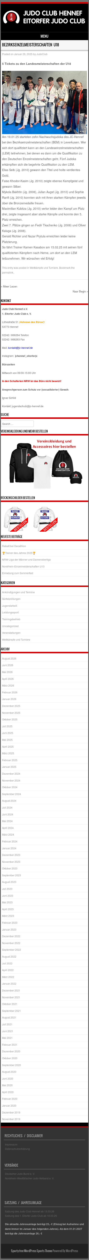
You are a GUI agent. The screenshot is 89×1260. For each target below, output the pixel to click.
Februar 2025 (9, 760)
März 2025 (8, 753)
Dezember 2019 (11, 1112)
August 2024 (9, 800)
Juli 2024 (7, 807)
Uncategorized (10, 626)
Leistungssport (10, 612)
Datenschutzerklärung (17, 1148)
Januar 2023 (9, 929)
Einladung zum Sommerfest (17, 573)
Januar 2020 (9, 1105)
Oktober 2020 (9, 1058)
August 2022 (9, 956)
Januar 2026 (9, 699)
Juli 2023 (7, 888)
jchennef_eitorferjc (26, 356)
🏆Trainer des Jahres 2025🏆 (19, 553)
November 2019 (11, 1119)
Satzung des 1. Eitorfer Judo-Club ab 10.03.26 (31, 1215)
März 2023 (8, 915)
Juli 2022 (7, 963)
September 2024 (11, 794)
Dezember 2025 (11, 706)
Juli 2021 (7, 1024)
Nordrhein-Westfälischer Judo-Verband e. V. (29, 1178)
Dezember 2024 (11, 773)
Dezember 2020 (11, 1051)
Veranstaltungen (11, 632)
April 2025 (8, 746)
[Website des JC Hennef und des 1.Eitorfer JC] (44, 25)
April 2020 (8, 1092)
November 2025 (11, 712)
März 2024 (8, 834)
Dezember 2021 (11, 990)
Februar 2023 (9, 922)
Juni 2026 (7, 665)
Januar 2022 (9, 983)
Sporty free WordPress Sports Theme (31, 1251)
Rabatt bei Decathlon (14, 546)
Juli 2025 (7, 726)
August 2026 (9, 658)
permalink (7, 272)
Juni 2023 (7, 895)
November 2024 (11, 780)
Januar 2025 (9, 766)
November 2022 (11, 943)
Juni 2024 (7, 814)
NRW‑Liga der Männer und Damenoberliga (26, 559)
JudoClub (41, 54)
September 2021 (11, 1010)
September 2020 (11, 1065)
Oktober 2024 (9, 787)
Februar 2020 (9, 1098)
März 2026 (8, 685)
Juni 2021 (7, 1031)
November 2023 (11, 861)
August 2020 (9, 1071)
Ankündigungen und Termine (18, 592)
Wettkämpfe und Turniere (44, 267)
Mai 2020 (7, 1085)
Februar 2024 (9, 841)
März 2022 (8, 977)
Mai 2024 (7, 821)
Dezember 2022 (11, 936)
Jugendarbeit (9, 605)
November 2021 (11, 997)
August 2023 (9, 882)
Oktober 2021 (9, 1004)
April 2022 (8, 970)
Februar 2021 (9, 1044)
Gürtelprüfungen (11, 598)
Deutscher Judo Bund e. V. (20, 1173)
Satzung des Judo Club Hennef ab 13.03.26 (29, 1211)
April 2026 (8, 679)
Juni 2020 (7, 1078)
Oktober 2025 (9, 719)
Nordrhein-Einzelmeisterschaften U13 (23, 566)
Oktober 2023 (9, 868)
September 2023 (11, 875)
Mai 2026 (7, 672)
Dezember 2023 (11, 855)
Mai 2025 (7, 739)
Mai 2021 (7, 1037)
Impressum (11, 1144)
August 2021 (9, 1017)
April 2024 (8, 828)
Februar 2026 (9, 692)
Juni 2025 (7, 733)
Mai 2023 (7, 902)
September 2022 (11, 949)
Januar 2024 (9, 848)
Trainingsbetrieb (11, 619)
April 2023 (8, 909)
